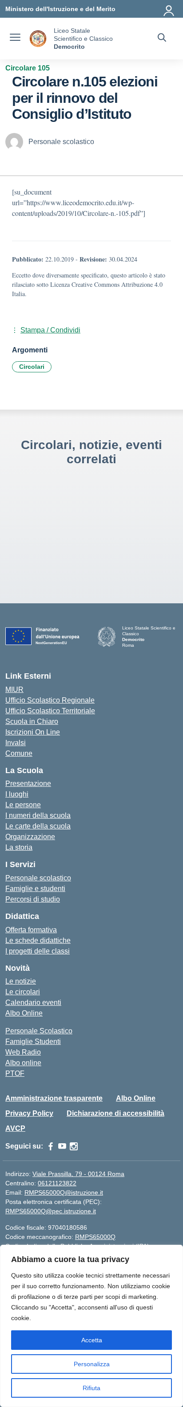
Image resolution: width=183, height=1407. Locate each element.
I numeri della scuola (38, 815)
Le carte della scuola (38, 826)
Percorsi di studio (32, 899)
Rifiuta (91, 1387)
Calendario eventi (33, 1002)
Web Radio (23, 1052)
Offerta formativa (31, 930)
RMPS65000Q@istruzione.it (63, 1192)
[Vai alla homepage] (38, 39)
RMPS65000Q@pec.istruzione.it (50, 1211)
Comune (18, 753)
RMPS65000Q (95, 1236)
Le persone (23, 805)
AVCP (15, 1128)
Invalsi (15, 742)
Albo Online (24, 1013)
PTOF (14, 1073)
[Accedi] (169, 8)
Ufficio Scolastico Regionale (50, 700)
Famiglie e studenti (35, 888)
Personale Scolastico (38, 1031)
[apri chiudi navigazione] (15, 38)
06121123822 (57, 1183)
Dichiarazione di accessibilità (115, 1113)
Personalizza (92, 1364)
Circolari (31, 366)
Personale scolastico (38, 878)
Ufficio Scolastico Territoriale (50, 711)
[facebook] (51, 1146)
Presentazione (28, 783)
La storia (18, 847)
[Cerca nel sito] (162, 38)
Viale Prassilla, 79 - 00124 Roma (78, 1173)
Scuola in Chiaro (31, 721)
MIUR (14, 689)
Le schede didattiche (38, 940)
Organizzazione (30, 836)
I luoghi (16, 794)
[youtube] (62, 1146)
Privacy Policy (29, 1113)
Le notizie (20, 981)
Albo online (23, 1063)
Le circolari (22, 992)
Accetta (91, 1340)
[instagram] (74, 1146)
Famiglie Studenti (33, 1041)
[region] (91, 1326)
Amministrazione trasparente (54, 1098)
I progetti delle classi (37, 951)
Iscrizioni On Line (32, 732)
